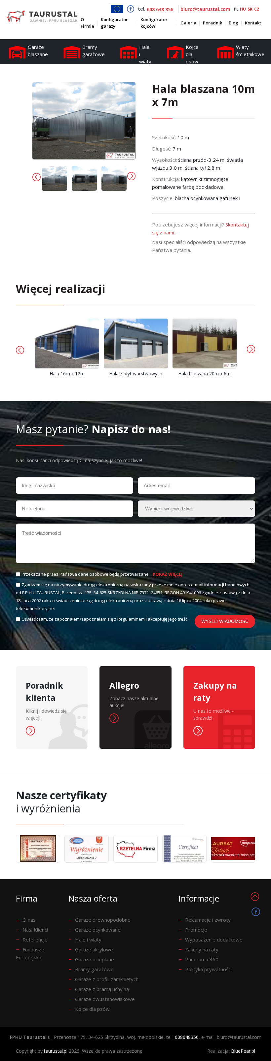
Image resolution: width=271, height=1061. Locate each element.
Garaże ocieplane (94, 959)
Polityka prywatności (208, 969)
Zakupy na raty (201, 949)
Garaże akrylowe (94, 949)
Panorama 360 (201, 959)
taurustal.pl (55, 1051)
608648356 (187, 1037)
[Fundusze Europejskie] (118, 9)
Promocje (196, 929)
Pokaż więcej (167, 574)
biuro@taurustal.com (205, 9)
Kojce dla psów (92, 1009)
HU (243, 9)
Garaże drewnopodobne (103, 919)
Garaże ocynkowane (98, 929)
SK (250, 9)
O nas (29, 919)
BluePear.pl (243, 1051)
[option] (54, 178)
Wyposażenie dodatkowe (214, 939)
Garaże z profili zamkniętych (106, 979)
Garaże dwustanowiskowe (105, 999)
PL (236, 9)
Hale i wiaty (88, 939)
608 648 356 (160, 9)
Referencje (35, 939)
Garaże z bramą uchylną (102, 989)
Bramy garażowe (94, 969)
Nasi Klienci (35, 929)
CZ (256, 9)
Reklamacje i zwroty (208, 919)
